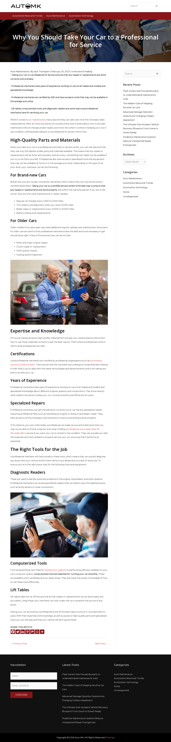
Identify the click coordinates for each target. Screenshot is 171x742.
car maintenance (37, 120)
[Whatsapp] (37, 632)
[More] (42, 632)
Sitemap (110, 737)
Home (126, 192)
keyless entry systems (55, 570)
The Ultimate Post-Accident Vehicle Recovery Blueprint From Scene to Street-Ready (141, 128)
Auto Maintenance (19, 71)
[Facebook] (13, 632)
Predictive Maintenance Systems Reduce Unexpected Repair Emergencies (139, 141)
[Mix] (32, 632)
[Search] (156, 6)
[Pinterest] (27, 632)
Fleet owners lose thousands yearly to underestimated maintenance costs (140, 95)
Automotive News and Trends (138, 183)
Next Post (101, 643)
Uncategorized (130, 196)
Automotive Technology (135, 187)
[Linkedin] (22, 632)
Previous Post (19, 643)
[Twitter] (18, 632)
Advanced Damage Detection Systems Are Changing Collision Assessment (138, 116)
